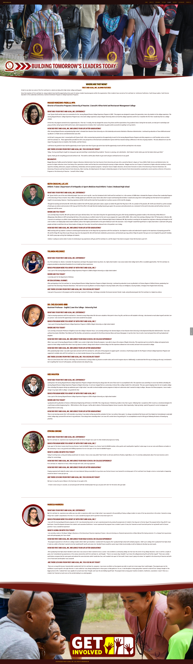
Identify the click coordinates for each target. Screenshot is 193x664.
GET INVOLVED (181, 2)
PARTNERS (175, 2)
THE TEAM (164, 2)
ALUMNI (169, 2)
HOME (146, 2)
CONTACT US (188, 2)
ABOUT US (151, 2)
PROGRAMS (157, 2)
